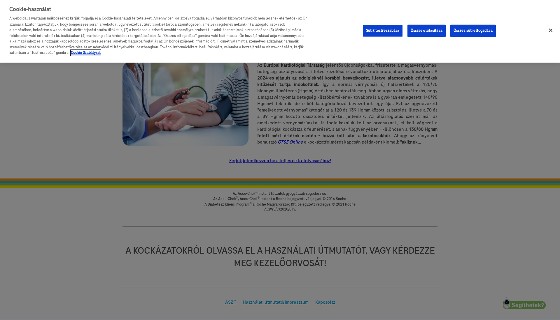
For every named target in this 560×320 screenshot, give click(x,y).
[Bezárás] (550, 30)
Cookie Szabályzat (86, 52)
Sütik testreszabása (382, 30)
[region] (280, 31)
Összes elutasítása (426, 30)
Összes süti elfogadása (473, 30)
